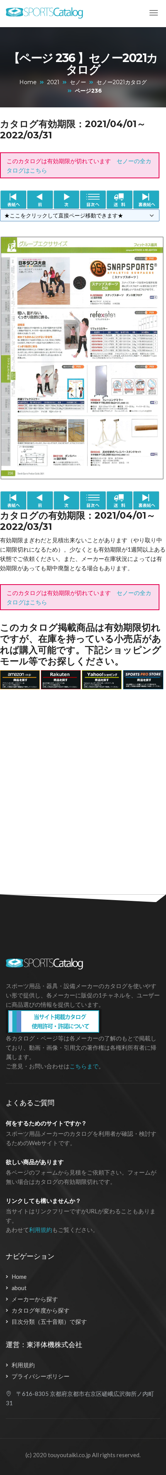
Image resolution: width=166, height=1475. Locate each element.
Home (28, 82)
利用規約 (40, 1229)
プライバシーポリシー (40, 1376)
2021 (53, 82)
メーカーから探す (35, 1299)
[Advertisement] (83, 787)
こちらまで (83, 1066)
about (19, 1287)
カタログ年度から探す (40, 1310)
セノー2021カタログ (122, 82)
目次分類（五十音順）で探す (49, 1321)
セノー (78, 82)
